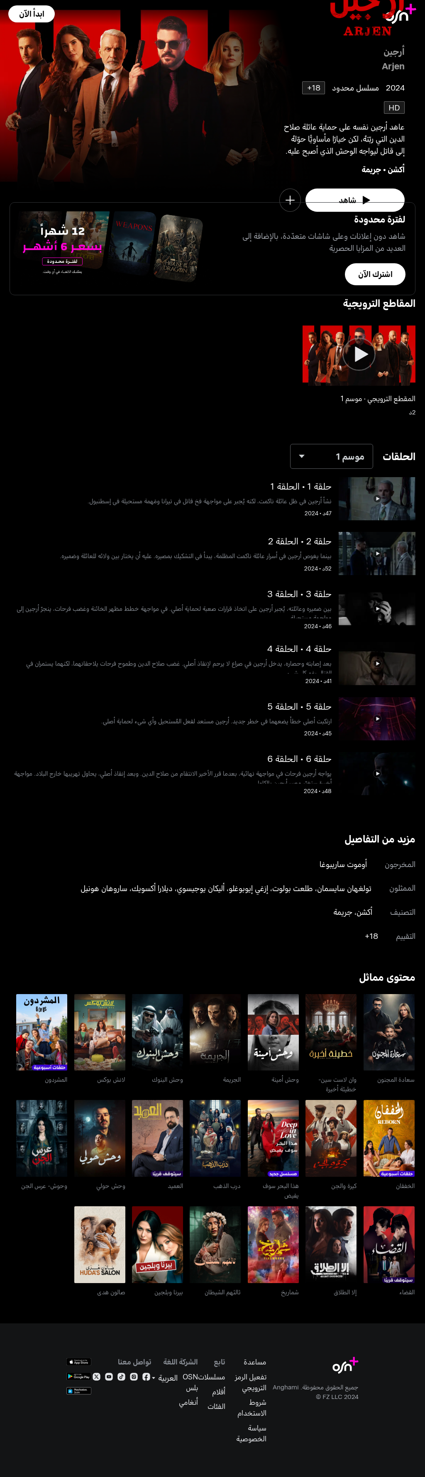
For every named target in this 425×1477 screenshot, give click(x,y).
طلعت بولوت (292, 888)
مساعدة (255, 1362)
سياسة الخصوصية (251, 1433)
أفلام (218, 1391)
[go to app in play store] (78, 1376)
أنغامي (188, 1402)
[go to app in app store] (78, 1362)
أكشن (396, 169)
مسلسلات (211, 1377)
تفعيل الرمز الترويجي (250, 1382)
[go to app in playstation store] (78, 1391)
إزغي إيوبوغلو (248, 888)
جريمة (371, 169)
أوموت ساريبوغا (343, 864)
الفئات (216, 1406)
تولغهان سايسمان (344, 888)
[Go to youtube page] (109, 1378)
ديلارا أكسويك (152, 888)
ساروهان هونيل (104, 888)
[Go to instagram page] (134, 1378)
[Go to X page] (96, 1378)
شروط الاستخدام (251, 1407)
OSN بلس (190, 1382)
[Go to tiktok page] (121, 1378)
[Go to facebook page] (146, 1378)
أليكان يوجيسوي (201, 888)
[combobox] (331, 456)
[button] (31, 13)
